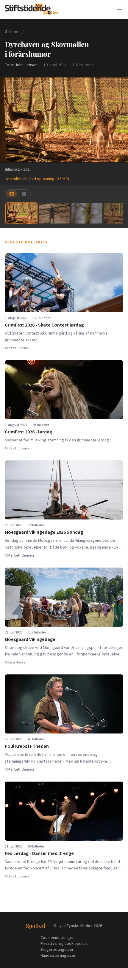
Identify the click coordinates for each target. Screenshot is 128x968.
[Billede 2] (54, 213)
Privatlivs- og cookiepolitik (64, 944)
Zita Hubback (18, 348)
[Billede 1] (21, 213)
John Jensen (26, 65)
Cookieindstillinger (57, 938)
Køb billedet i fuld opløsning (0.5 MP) (37, 179)
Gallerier (12, 32)
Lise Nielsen (18, 662)
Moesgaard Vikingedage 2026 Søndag (44, 532)
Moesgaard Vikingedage (30, 639)
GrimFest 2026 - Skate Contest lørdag (44, 325)
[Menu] (120, 9)
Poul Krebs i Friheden (27, 746)
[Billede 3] (86, 213)
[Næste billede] (120, 120)
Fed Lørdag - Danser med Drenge (39, 853)
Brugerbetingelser (57, 950)
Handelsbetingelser (58, 956)
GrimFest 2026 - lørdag (28, 432)
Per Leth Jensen (21, 555)
